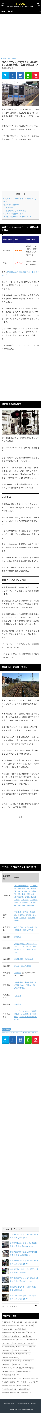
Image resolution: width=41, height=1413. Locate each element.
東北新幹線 (9, 1354)
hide (22, 194)
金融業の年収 (9, 1385)
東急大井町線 (19, 988)
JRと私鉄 (18, 1322)
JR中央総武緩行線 (21, 886)
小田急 (18, 1343)
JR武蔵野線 (23, 902)
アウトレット (31, 1322)
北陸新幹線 (33, 1339)
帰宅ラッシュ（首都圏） (26, 1347)
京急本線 (17, 996)
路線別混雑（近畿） (11, 1375)
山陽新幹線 (9, 1347)
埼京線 (7, 1343)
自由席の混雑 (9, 1371)
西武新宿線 (29, 959)
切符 (21, 1339)
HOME (3, 11)
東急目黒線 (29, 982)
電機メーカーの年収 (11, 1392)
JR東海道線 (18, 897)
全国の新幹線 (9, 1339)
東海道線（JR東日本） (12, 1361)
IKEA (7, 1322)
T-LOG (20, 3)
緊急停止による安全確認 (16, 211)
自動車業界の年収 (26, 1368)
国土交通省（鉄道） (9, 1403)
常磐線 (7, 1350)
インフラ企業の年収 (11, 1325)
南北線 (28, 915)
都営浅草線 (29, 927)
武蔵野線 (29, 1361)
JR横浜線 (21, 905)
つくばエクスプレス (22, 1011)
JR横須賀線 (22, 891)
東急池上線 (30, 985)
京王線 (16, 966)
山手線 (29, 1343)
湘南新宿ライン (21, 1364)
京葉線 (27, 1336)
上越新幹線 (21, 1329)
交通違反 (22, 1332)
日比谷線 (31, 918)
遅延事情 (7, 1029)
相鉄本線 (17, 1004)
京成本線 (17, 937)
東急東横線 (18, 982)
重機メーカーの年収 (30, 1382)
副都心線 (22, 918)
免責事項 (10, 11)
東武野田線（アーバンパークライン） (25, 949)
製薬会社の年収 (25, 1371)
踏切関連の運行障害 (11, 205)
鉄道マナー (24, 1385)
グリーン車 (28, 1325)
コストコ (8, 1329)
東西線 (25, 912)
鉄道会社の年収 (10, 1389)
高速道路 (27, 1392)
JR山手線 (24, 900)
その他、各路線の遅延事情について (18, 217)
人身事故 (9, 208)
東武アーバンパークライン (12, 1033)
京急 (32, 1332)
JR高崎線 (21, 889)
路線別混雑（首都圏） (12, 1378)
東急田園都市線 (24, 1354)
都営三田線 (18, 927)
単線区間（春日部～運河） (14, 214)
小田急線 (17, 973)
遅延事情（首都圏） (31, 1033)
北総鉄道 (24, 1014)
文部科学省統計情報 (23, 1403)
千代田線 (17, 912)
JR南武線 (30, 905)
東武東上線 (27, 946)
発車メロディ (9, 1368)
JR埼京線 (21, 894)
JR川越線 (30, 894)
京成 (7, 1336)
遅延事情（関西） (31, 1378)
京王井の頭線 (26, 966)
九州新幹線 (9, 1332)
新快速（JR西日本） (22, 1350)
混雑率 (7, 1364)
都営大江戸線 (28, 930)
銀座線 (16, 920)
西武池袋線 (18, 959)
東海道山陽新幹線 (11, 1357)
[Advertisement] (20, 35)
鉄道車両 (24, 1389)
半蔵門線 (21, 915)
